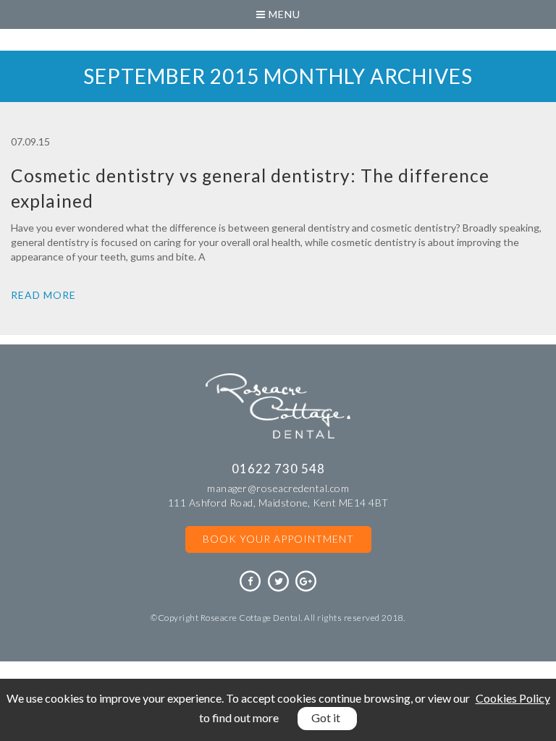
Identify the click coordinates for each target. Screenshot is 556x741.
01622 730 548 (278, 468)
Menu (283, 14)
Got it (325, 717)
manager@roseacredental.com (278, 488)
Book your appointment (278, 539)
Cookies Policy (513, 698)
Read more (43, 295)
